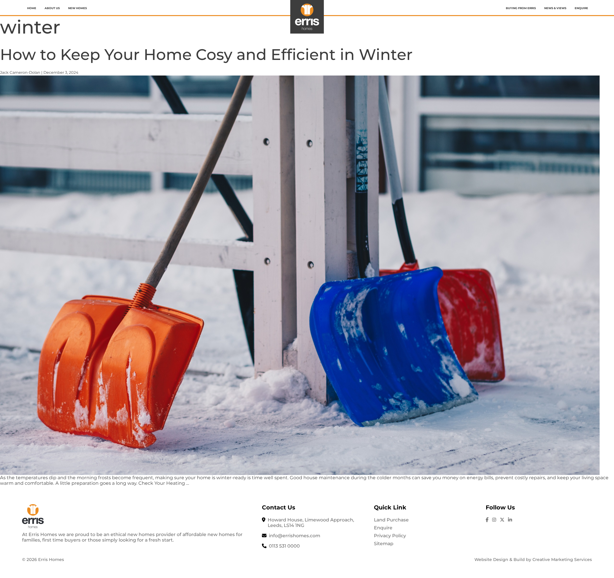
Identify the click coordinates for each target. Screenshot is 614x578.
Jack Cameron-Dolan (20, 72)
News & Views (555, 8)
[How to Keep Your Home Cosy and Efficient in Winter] (300, 275)
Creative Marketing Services (562, 559)
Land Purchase (391, 520)
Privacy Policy (390, 535)
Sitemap (383, 543)
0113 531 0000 (284, 546)
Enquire (581, 8)
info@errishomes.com (294, 535)
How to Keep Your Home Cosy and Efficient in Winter (206, 54)
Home (31, 8)
